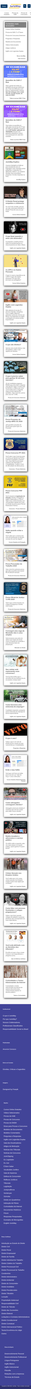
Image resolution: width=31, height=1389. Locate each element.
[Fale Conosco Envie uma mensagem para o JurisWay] (29, 6)
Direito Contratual (7, 1324)
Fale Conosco (21, 58)
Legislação (8, 1186)
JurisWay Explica (20, 179)
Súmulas (7, 1196)
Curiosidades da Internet (13, 1206)
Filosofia (8, 1370)
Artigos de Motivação (11, 1146)
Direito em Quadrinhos (12, 1200)
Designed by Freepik (10, 1089)
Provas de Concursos (12, 1119)
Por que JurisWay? (10, 1019)
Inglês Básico (10, 1364)
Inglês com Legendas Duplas (14, 51)
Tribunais (7, 1183)
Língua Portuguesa (12, 1360)
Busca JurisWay (21, 56)
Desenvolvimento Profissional (16, 1357)
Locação (4, 1297)
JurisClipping (8, 1156)
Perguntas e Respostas (13, 38)
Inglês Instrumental (12, 1367)
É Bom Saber (9, 1166)
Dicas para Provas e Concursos (15, 1126)
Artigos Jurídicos (11, 48)
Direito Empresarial (8, 1253)
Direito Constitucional (9, 1320)
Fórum (6, 1213)
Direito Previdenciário (9, 1290)
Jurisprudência (9, 1190)
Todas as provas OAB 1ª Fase (17, 98)
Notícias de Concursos (12, 1153)
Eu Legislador (9, 1160)
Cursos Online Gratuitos (13, 29)
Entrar (4, 6)
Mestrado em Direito (20, 647)
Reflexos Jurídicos (10, 1180)
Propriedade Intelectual (10, 1300)
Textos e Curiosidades (19, 995)
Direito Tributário (7, 1293)
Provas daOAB (15, 13)
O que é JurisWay (9, 1016)
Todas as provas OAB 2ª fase (17, 139)
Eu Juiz (6, 1163)
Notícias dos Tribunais (12, 1150)
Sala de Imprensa (10, 1173)
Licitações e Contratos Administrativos (15, 1317)
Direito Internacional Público (11, 1327)
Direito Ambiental (7, 1280)
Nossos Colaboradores (11, 1022)
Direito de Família (7, 1257)
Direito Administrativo (9, 1277)
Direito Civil (5, 1247)
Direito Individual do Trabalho (12, 1260)
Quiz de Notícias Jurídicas (18, 958)
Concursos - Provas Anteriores (17, 469)
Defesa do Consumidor (12, 1176)
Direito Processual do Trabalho (12, 1270)
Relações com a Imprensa (14, 1374)
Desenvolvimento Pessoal (14, 1354)
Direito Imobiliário (7, 1287)
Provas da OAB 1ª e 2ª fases (14, 32)
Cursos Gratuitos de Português (17, 542)
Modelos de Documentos (13, 42)
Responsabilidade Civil (9, 1303)
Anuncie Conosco (9, 1049)
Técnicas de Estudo (12, 1377)
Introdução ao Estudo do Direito (13, 1243)
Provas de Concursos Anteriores (15, 35)
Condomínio (6, 1273)
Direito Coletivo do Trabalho (11, 1263)
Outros (3, 1334)
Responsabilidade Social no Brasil (15, 1029)
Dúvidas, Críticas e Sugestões (14, 1069)
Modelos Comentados (12, 1133)
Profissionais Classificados (13, 1026)
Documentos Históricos (12, 1210)
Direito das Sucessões (9, 1310)
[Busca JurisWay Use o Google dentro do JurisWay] (24, 6)
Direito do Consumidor (9, 1283)
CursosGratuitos (6, 13)
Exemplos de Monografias (13, 1220)
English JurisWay (10, 1223)
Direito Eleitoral (7, 1313)
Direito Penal (6, 1250)
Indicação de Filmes (11, 1203)
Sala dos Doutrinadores (12, 1143)
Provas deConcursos (24, 13)
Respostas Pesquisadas (13, 1216)
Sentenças (8, 1193)
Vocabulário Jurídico (11, 1170)
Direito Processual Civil (10, 1267)
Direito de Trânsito (8, 1307)
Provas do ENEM (10, 1123)
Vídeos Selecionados (12, 45)
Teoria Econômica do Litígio (11, 1330)
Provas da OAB (9, 1116)
